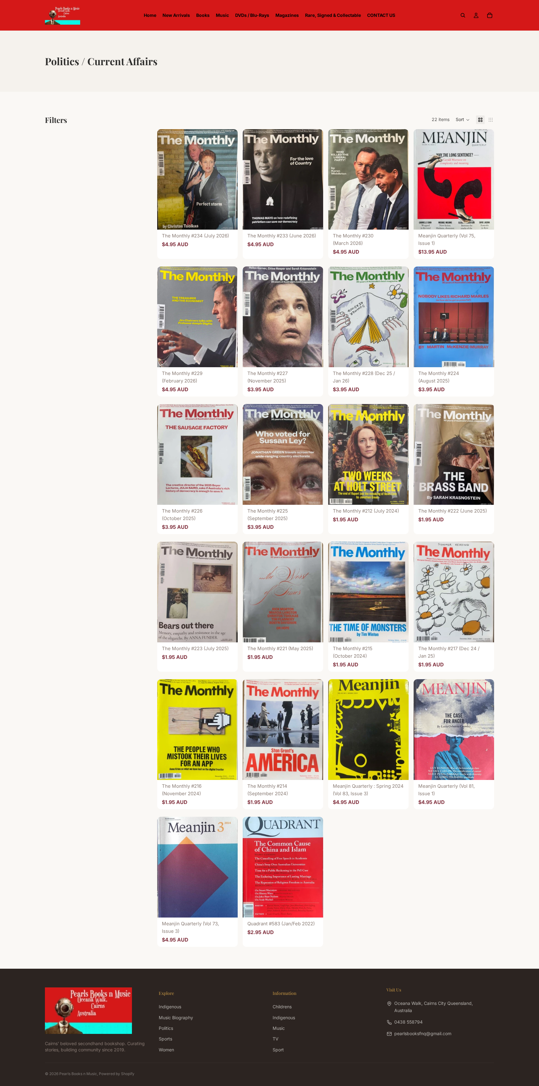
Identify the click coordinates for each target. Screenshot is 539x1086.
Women (166, 1049)
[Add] (228, 220)
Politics (166, 1028)
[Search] (463, 15)
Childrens (282, 1006)
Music (279, 1028)
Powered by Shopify (116, 1073)
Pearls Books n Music (78, 1073)
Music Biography (176, 1017)
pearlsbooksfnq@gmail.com (422, 1033)
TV (276, 1038)
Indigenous (170, 1006)
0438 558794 (408, 1022)
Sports (165, 1038)
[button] (463, 120)
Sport (278, 1049)
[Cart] (490, 15)
